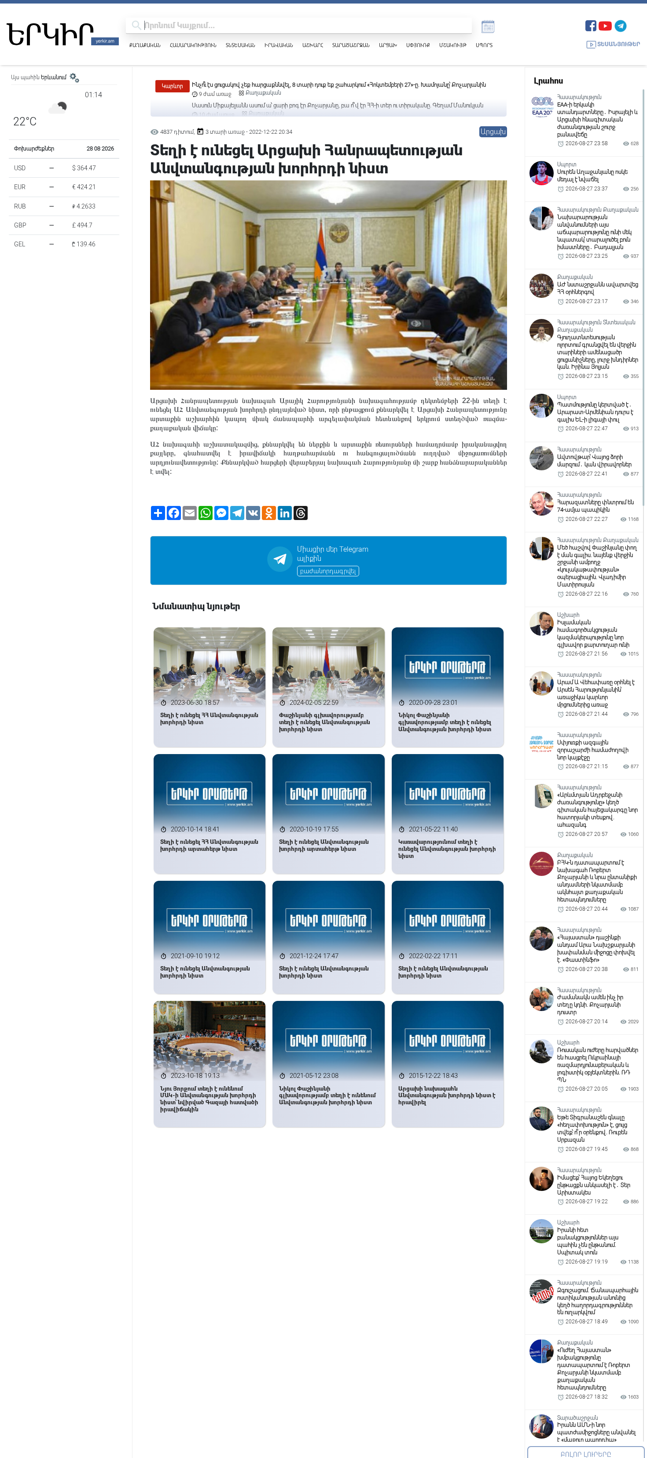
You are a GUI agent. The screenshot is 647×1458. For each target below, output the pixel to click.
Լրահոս (548, 80)
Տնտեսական (240, 45)
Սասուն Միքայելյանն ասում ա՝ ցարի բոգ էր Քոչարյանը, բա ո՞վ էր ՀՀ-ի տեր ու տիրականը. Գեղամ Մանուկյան (337, 84)
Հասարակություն (193, 45)
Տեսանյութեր (618, 44)
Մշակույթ (453, 45)
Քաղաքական (145, 45)
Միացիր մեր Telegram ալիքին (332, 554)
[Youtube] (605, 24)
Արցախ (388, 45)
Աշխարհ (312, 45)
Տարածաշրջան (351, 45)
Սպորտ (484, 45)
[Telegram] (620, 24)
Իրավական (279, 45)
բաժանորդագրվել (328, 571)
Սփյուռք (418, 45)
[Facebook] (590, 24)
